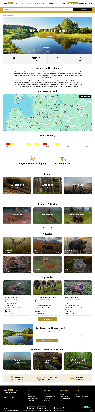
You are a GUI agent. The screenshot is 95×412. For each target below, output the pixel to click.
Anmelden (81, 3)
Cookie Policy (47, 400)
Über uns (30, 393)
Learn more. (62, 410)
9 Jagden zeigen (47, 36)
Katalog (46, 394)
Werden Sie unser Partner (82, 396)
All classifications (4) (47, 227)
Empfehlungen (63, 394)
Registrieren (88, 3)
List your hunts (73, 3)
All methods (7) (47, 198)
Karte (45, 393)
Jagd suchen (82, 9)
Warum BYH (31, 400)
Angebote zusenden (47, 340)
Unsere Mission (32, 396)
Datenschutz (47, 398)
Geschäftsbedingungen (49, 396)
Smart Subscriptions (65, 393)
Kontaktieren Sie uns (33, 398)
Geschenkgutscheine (65, 398)
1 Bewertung (16, 299)
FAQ (61, 400)
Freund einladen (64, 396)
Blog (29, 394)
